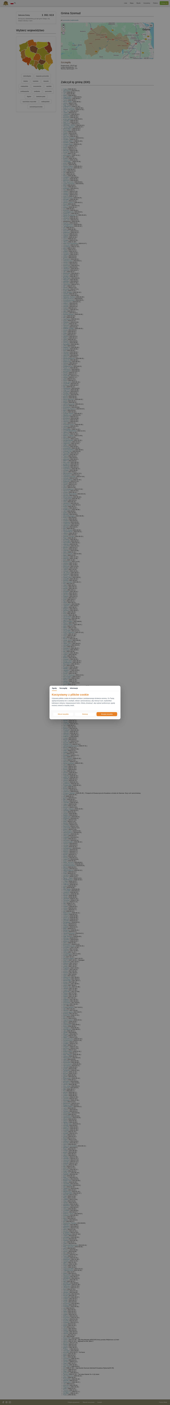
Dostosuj (85, 714)
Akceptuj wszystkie (107, 714)
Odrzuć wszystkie (63, 714)
